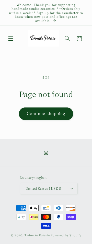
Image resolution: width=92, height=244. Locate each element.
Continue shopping (46, 113)
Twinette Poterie (37, 235)
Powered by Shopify (66, 235)
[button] (11, 38)
